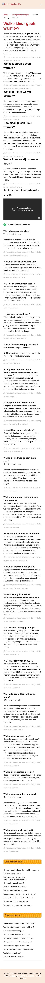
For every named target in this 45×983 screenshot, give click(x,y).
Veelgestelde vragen (20, 15)
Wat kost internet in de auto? (13, 957)
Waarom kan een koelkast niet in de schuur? (19, 894)
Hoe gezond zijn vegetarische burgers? (17, 942)
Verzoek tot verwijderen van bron (17, 57)
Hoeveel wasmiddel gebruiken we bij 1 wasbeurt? (21, 870)
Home (5, 15)
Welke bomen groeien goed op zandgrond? (19, 923)
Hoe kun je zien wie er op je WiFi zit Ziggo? (19, 938)
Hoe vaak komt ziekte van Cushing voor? (18, 905)
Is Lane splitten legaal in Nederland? (16, 945)
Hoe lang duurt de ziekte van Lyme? (16, 934)
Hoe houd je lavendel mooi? (13, 883)
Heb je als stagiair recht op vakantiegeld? (18, 949)
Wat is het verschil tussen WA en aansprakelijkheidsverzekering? (15, 878)
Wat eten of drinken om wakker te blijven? (18, 927)
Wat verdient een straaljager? (14, 931)
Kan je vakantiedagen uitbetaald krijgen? (18, 898)
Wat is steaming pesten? (12, 874)
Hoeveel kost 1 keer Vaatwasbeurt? (16, 901)
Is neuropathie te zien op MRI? (14, 887)
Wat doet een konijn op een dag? (15, 890)
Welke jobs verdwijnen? (12, 953)
